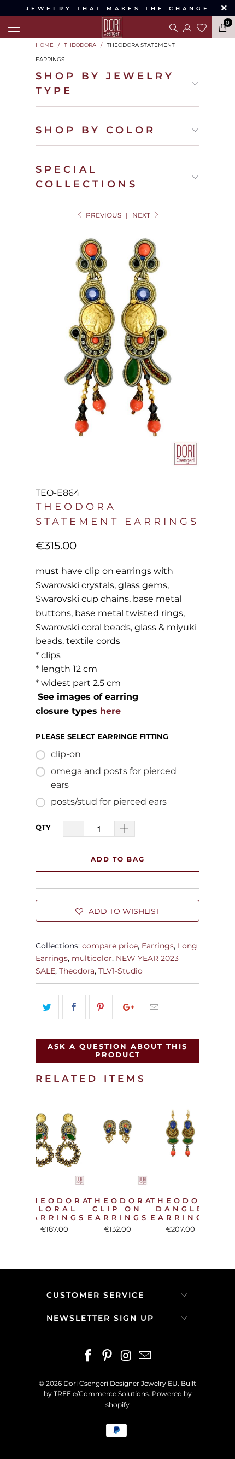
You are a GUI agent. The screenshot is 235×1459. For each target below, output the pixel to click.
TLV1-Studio (120, 971)
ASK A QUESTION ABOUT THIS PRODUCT (117, 1050)
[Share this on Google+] (127, 1007)
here (110, 711)
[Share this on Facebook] (74, 1007)
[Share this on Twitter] (47, 1007)
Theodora (77, 971)
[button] (117, 911)
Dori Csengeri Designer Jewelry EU (120, 1383)
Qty (43, 827)
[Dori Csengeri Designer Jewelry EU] (117, 27)
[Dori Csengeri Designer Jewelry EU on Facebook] (88, 1356)
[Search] (172, 27)
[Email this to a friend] (154, 1007)
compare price (110, 946)
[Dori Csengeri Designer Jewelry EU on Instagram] (127, 1356)
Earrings (158, 946)
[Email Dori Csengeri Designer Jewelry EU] (145, 1356)
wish (202, 26)
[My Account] (186, 27)
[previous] (46, 1170)
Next (142, 215)
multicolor (92, 958)
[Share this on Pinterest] (101, 1007)
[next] (189, 1170)
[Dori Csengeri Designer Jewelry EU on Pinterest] (107, 1356)
